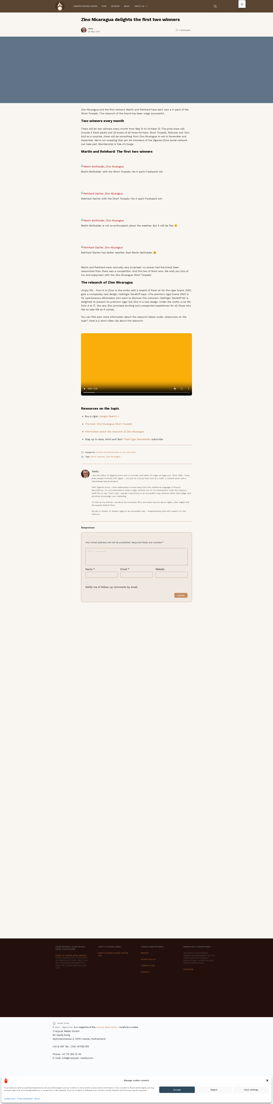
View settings (251, 1090)
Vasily (90, 28)
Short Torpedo (98, 456)
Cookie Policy (10, 1098)
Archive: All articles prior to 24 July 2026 (115, 452)
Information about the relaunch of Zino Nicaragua (114, 431)
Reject (214, 1090)
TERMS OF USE (148, 966)
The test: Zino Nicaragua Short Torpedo (108, 423)
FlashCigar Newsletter (137, 439)
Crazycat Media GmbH (106, 1027)
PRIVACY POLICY (148, 959)
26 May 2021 (94, 31)
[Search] (215, 6)
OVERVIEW (188, 969)
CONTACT (145, 972)
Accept (177, 1090)
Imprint (37, 1098)
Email (124, 569)
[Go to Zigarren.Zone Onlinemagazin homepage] (60, 6)
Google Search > (109, 416)
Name (90, 569)
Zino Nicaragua (113, 456)
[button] (267, 1080)
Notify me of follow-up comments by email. (111, 587)
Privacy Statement (25, 1098)
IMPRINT (145, 953)
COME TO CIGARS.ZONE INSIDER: (71, 955)
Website (159, 569)
